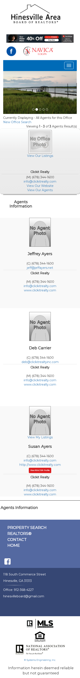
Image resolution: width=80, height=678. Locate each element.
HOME (13, 545)
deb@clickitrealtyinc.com (40, 362)
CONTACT (17, 539)
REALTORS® (19, 533)
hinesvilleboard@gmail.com (23, 596)
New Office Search (17, 122)
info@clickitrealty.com (40, 181)
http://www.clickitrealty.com (40, 465)
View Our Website (40, 186)
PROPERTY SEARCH (27, 527)
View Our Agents (40, 190)
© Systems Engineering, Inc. (40, 659)
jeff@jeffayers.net (40, 268)
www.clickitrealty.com (40, 290)
